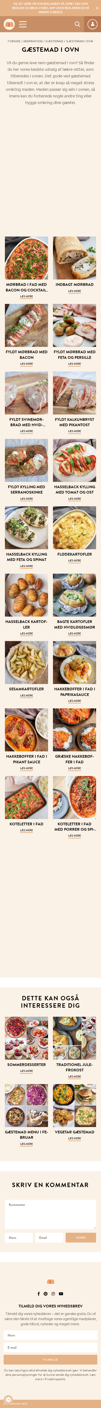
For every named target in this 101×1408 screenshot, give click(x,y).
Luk (94, 1293)
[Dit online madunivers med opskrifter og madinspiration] (9, 24)
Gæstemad (54, 41)
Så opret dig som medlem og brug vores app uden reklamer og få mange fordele (50, 8)
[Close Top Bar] (97, 8)
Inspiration (33, 41)
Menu (22, 24)
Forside (14, 41)
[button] (8, 1399)
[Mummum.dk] (50, 1281)
